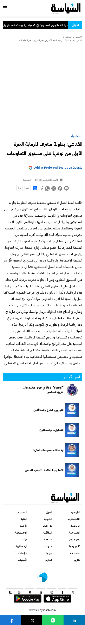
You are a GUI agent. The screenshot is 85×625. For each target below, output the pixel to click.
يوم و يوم (74, 539)
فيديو (48, 560)
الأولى (49, 512)
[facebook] (62, 592)
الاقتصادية (74, 519)
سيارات (48, 553)
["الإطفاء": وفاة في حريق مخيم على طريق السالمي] (72, 390)
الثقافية (47, 532)
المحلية (76, 136)
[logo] (66, 8)
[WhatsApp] (18, 592)
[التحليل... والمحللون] (72, 430)
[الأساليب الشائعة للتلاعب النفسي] (72, 470)
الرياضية (75, 526)
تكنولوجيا (74, 546)
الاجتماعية (21, 532)
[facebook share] (60, 188)
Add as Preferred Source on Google (58, 168)
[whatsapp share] (48, 188)
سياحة (48, 539)
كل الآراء (47, 526)
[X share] (54, 188)
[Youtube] (29, 592)
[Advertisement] (42, 88)
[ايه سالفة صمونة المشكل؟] (72, 450)
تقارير (77, 560)
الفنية (23, 519)
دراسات (22, 553)
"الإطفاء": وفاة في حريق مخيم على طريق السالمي (43, 389)
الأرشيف (22, 560)
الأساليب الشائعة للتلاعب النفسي (44, 470)
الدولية (48, 519)
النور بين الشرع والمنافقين (48, 410)
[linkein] (74, 620)
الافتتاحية (74, 532)
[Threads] (40, 592)
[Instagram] (51, 592)
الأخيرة (23, 526)
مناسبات (75, 553)
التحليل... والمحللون (51, 430)
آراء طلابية (21, 546)
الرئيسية (79, 37)
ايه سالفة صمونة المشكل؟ (48, 450)
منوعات (47, 546)
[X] (72, 592)
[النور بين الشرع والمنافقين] (72, 410)
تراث (24, 539)
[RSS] (10, 592)
